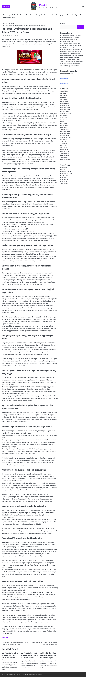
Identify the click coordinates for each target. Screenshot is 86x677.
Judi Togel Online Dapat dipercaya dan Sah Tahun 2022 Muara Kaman (29, 655)
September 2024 (65, 137)
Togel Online (79, 15)
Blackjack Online (41, 15)
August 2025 (64, 115)
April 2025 (63, 123)
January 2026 (64, 105)
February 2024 (64, 151)
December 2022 (65, 160)
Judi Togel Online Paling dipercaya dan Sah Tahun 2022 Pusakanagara (48, 655)
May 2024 (63, 145)
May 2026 (63, 97)
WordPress (39, 674)
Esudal (43, 5)
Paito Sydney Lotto (9, 17)
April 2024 (63, 147)
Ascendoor (25, 674)
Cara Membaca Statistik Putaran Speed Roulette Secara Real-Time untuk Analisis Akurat (70, 45)
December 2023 (65, 155)
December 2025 (65, 107)
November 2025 (65, 109)
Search (62, 23)
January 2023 (64, 157)
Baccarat (70, 15)
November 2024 (65, 133)
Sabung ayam (60, 15)
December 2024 (65, 131)
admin (16, 36)
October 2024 (64, 135)
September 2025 (65, 113)
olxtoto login (64, 78)
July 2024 (63, 141)
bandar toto (64, 83)
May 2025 (63, 121)
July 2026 (63, 93)
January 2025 (64, 129)
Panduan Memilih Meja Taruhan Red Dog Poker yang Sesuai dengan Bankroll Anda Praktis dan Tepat (71, 57)
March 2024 (64, 149)
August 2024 (64, 139)
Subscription (6, 6)
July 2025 (63, 117)
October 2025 (64, 111)
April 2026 (63, 99)
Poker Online (30, 15)
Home (4, 15)
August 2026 (64, 91)
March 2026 (64, 101)
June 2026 (63, 95)
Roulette (51, 15)
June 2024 (63, 143)
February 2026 (64, 103)
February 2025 (64, 127)
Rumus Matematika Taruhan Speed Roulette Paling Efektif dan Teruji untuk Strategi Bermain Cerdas (71, 51)
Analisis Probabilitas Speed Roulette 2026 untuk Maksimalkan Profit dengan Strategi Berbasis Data (71, 64)
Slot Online (20, 15)
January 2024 (64, 153)
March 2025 (64, 125)
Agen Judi (11, 15)
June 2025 (63, 119)
